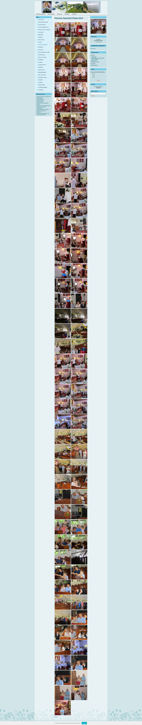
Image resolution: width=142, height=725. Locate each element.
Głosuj (98, 80)
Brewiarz (39, 112)
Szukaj (92, 95)
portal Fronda (40, 100)
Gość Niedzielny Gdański (43, 109)
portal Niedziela (40, 99)
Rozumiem (84, 723)
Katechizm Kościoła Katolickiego (41, 107)
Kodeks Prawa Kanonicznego (44, 105)
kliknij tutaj (93, 48)
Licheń (38, 104)
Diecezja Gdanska (41, 110)
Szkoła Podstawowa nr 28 (43, 113)
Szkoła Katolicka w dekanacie (44, 96)
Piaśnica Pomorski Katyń (42, 102)
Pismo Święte (40, 101)
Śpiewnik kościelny (41, 114)
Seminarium (40, 97)
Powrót (56, 716)
